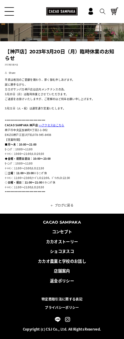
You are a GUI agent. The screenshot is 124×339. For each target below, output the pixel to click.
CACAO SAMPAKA (62, 222)
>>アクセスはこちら (51, 125)
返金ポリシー (62, 280)
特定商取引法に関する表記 (62, 299)
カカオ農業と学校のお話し (62, 261)
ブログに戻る (64, 205)
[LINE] (57, 319)
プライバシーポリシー (62, 307)
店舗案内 (62, 270)
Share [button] (12, 72)
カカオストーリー (62, 241)
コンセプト (62, 231)
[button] (9, 11)
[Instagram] (67, 319)
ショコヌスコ (62, 251)
